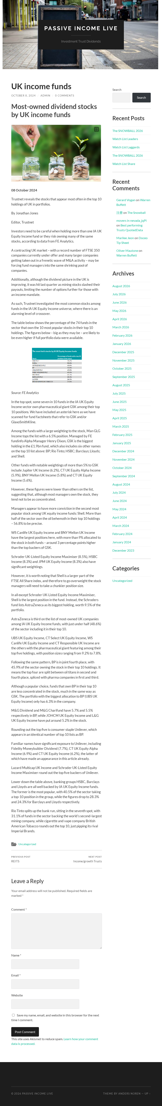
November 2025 (123, 360)
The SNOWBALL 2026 (127, 131)
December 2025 (123, 352)
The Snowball (136, 212)
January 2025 (121, 443)
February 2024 (122, 534)
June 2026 (119, 302)
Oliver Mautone (127, 250)
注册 (119, 212)
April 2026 (119, 319)
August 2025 (121, 385)
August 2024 (121, 484)
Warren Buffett (126, 255)
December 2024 (123, 451)
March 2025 (120, 426)
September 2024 (123, 476)
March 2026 (120, 327)
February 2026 (122, 335)
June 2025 (119, 401)
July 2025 (119, 393)
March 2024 (120, 525)
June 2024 (119, 501)
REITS (21, 859)
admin (45, 95)
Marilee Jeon (125, 238)
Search (117, 89)
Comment (19, 909)
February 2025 (122, 435)
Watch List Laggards (126, 147)
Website (17, 995)
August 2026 (121, 286)
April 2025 (119, 418)
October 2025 (122, 368)
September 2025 (123, 377)
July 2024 (119, 492)
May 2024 (119, 509)
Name (16, 955)
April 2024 (119, 517)
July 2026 (119, 294)
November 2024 (123, 459)
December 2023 (123, 550)
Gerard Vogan (125, 200)
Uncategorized (27, 844)
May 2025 (119, 410)
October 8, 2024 (23, 95)
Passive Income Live (81, 28)
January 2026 (121, 344)
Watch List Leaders (125, 139)
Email (16, 975)
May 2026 (119, 310)
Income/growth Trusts (87, 859)
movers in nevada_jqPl (131, 220)
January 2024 (121, 542)
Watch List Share (123, 164)
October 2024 (122, 468)
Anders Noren (129, 1093)
